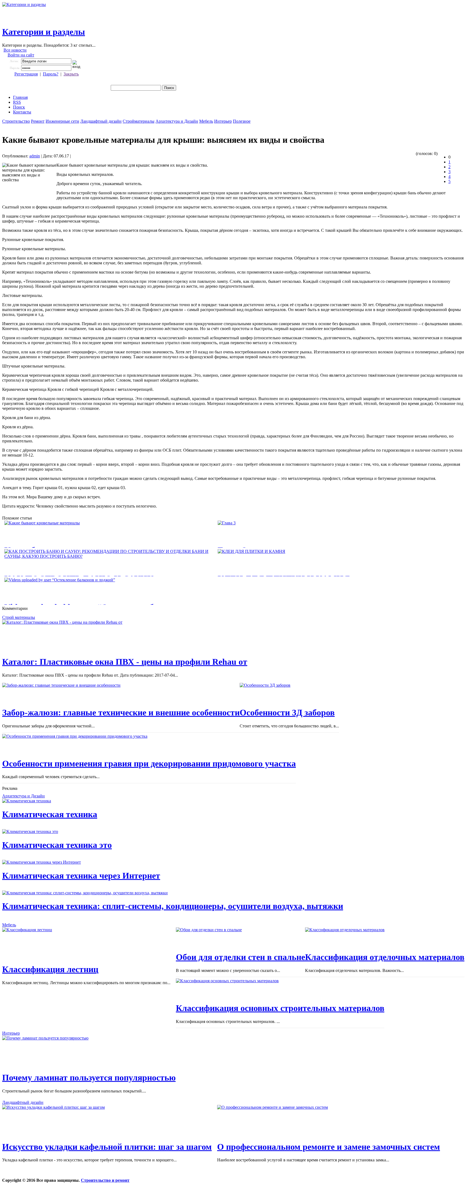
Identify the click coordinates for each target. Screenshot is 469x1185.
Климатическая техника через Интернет (81, 875)
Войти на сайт (21, 55)
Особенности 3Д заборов (287, 712)
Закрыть (71, 74)
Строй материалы (18, 617)
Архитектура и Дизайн (177, 121)
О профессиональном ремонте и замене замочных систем (328, 1147)
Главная (20, 97)
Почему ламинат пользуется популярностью (89, 1077)
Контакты (22, 112)
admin (34, 156)
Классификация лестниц (50, 969)
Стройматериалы (138, 121)
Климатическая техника (49, 814)
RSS (17, 102)
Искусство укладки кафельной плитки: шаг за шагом (107, 1147)
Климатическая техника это (57, 845)
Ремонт (38, 121)
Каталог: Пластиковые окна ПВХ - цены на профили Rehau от (124, 662)
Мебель (206, 121)
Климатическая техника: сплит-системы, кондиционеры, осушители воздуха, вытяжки (172, 906)
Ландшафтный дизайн (101, 121)
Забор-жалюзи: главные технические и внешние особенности (121, 712)
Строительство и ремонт (105, 1180)
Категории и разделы (43, 32)
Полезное (242, 121)
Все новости (15, 50)
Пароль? (50, 74)
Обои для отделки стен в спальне (240, 957)
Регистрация (26, 74)
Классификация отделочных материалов (384, 957)
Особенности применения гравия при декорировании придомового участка (149, 763)
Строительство (16, 121)
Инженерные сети (62, 121)
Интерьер (223, 121)
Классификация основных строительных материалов (280, 1008)
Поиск (19, 107)
